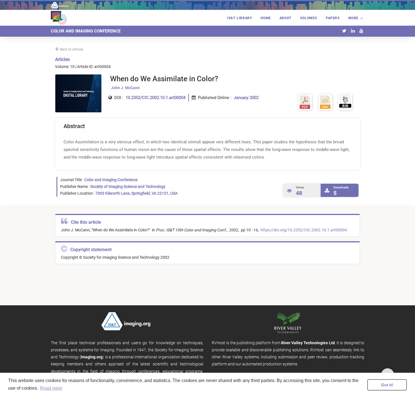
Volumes (308, 18)
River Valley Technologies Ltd (308, 343)
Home (266, 18)
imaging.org (91, 357)
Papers (333, 18)
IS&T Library (239, 18)
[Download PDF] (305, 102)
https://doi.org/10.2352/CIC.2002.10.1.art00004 (303, 230)
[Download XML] (325, 102)
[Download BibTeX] (345, 102)
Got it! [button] (387, 385)
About (285, 18)
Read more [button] (51, 388)
